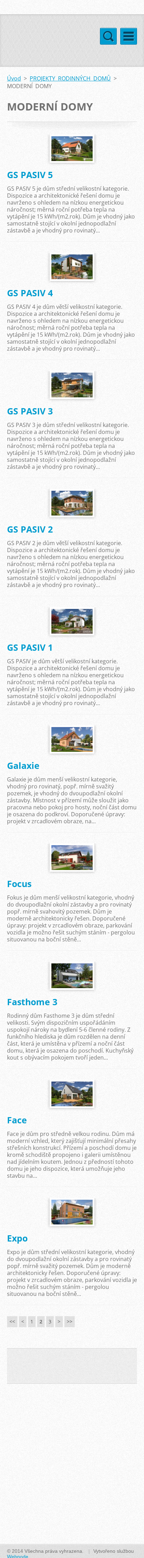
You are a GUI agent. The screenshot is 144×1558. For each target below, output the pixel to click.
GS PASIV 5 (30, 175)
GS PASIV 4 (30, 293)
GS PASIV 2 (30, 529)
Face (17, 1120)
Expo (17, 1238)
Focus (19, 883)
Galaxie (23, 765)
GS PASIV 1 (30, 647)
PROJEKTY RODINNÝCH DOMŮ (70, 78)
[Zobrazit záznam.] (72, 148)
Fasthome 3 (32, 1002)
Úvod (14, 78)
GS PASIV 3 (30, 411)
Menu (128, 36)
